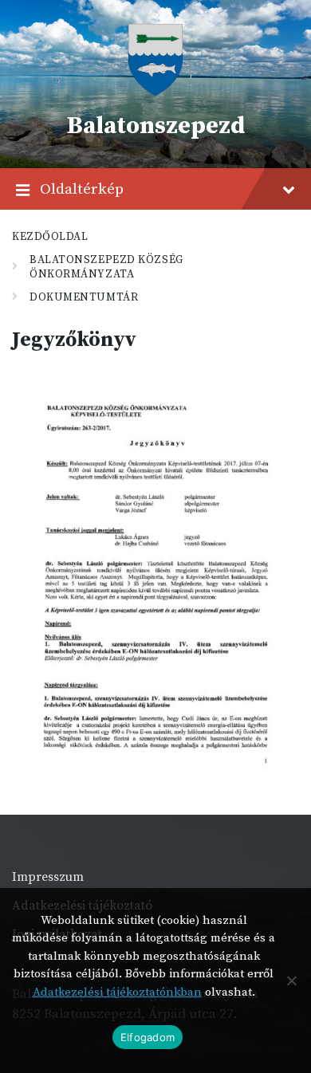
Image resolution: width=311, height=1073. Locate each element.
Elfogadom (147, 1037)
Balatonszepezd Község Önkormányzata (106, 267)
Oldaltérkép (82, 188)
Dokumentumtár (84, 297)
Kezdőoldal (50, 237)
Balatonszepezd (155, 126)
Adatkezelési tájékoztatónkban (117, 992)
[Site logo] (155, 91)
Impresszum (48, 877)
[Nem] (291, 980)
